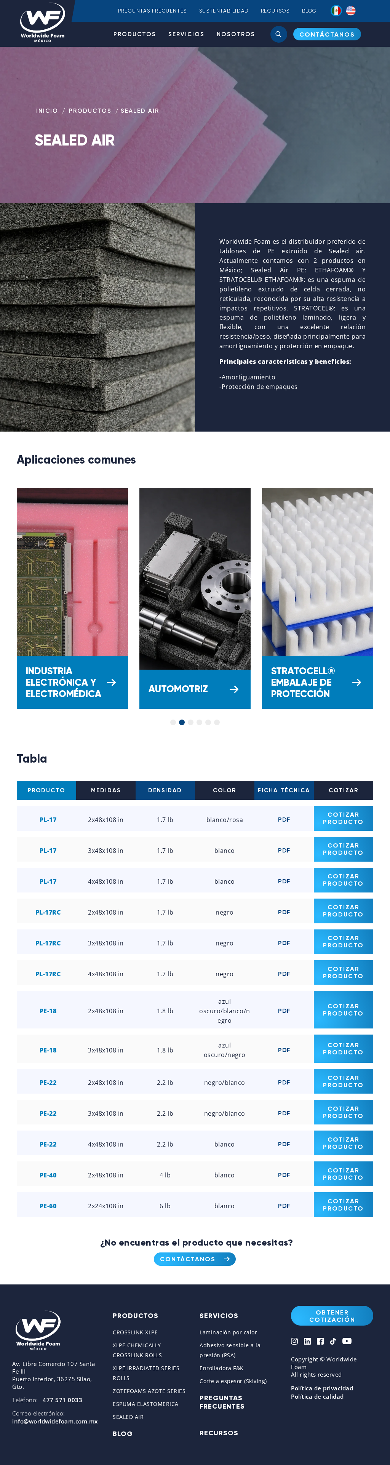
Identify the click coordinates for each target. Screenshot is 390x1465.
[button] (173, 722)
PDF (284, 819)
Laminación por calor (228, 1332)
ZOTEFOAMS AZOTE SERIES (149, 1391)
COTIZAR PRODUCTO (343, 818)
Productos (134, 34)
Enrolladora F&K (222, 1368)
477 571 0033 (62, 1400)
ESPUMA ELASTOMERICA (146, 1403)
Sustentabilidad (224, 11)
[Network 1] (294, 1342)
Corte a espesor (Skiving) (233, 1381)
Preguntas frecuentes (152, 11)
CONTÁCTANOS (327, 34)
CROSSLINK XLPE (135, 1332)
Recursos (275, 11)
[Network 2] (307, 1342)
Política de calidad (317, 1396)
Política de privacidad (322, 1388)
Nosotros (236, 34)
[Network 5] (347, 1342)
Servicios (186, 34)
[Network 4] (333, 1342)
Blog (309, 11)
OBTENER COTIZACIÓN (332, 1316)
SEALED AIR (128, 1416)
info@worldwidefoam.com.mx (55, 1421)
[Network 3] (320, 1342)
